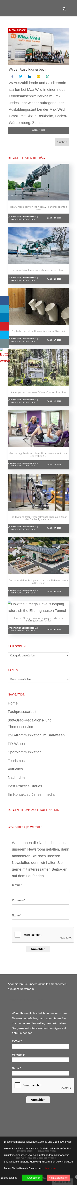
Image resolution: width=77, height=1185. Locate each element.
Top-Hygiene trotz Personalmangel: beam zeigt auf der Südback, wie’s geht (38, 518)
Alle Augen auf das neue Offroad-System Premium (38, 392)
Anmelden (38, 949)
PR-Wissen (17, 744)
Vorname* (18, 900)
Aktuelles (15, 769)
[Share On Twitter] (4, 309)
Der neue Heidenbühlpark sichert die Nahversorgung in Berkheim (38, 582)
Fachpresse (18, 30)
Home (13, 703)
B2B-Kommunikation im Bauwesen (36, 735)
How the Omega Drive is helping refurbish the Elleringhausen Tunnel (38, 619)
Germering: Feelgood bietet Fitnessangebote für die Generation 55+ (38, 455)
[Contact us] (4, 343)
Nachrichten (18, 777)
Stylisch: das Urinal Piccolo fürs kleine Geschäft (38, 331)
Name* (16, 915)
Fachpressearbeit (22, 712)
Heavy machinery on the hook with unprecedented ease (38, 208)
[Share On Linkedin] (4, 317)
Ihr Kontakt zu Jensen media (31, 794)
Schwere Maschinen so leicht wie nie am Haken (38, 270)
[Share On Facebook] (4, 300)
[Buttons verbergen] (5, 361)
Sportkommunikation (24, 752)
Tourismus (16, 761)
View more (50, 1168)
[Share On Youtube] (4, 326)
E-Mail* (17, 884)
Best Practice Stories (25, 786)
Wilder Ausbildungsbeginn (29, 69)
